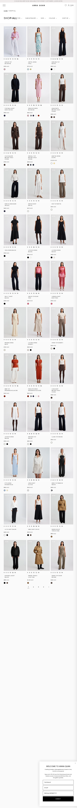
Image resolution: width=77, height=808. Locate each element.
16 (17, 59)
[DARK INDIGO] (4, 115)
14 (15, 59)
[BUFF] (4, 350)
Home (6, 11)
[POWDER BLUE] (4, 490)
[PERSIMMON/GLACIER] (38, 115)
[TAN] (51, 536)
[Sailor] (33, 115)
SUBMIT (58, 799)
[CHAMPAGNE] (54, 163)
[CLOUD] (28, 490)
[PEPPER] (36, 115)
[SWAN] (51, 490)
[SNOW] (54, 69)
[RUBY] (28, 304)
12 (12, 59)
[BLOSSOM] (4, 69)
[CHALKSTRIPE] (33, 165)
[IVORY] (51, 163)
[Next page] (49, 587)
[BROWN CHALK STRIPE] (51, 117)
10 (10, 59)
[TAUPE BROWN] (54, 117)
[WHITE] (28, 211)
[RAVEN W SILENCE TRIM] (31, 115)
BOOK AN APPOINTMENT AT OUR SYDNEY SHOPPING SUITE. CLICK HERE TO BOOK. (38, 1)
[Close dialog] (75, 763)
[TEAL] (28, 69)
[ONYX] (28, 535)
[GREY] (31, 165)
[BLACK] (51, 69)
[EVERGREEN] (31, 69)
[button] (4, 5)
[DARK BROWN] (7, 583)
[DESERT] (54, 257)
